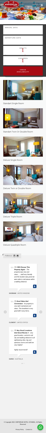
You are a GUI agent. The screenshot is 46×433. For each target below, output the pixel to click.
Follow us (8, 255)
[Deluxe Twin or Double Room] (23, 118)
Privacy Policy (20, 429)
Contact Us (29, 429)
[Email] (17, 255)
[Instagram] (14, 255)
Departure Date (13, 38)
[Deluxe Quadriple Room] (23, 147)
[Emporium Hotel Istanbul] (11, 4)
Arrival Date (11, 27)
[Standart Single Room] (23, 90)
